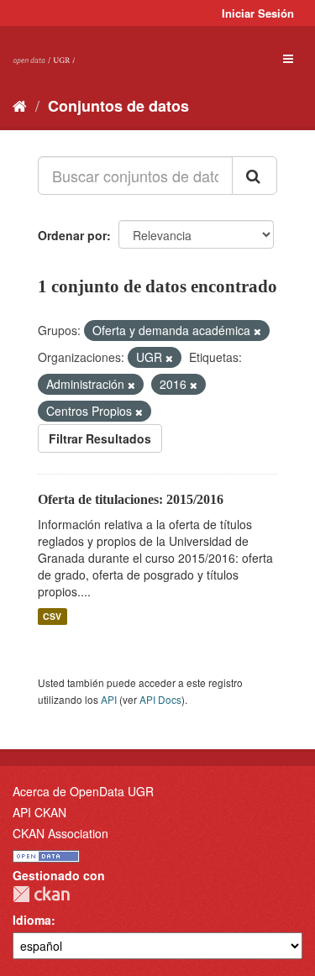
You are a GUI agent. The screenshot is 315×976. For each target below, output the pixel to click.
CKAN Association (60, 833)
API (109, 699)
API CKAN (39, 812)
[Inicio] (20, 105)
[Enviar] (254, 175)
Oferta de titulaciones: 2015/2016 (130, 499)
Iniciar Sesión (258, 13)
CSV (52, 616)
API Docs (160, 699)
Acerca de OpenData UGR (83, 791)
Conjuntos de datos (118, 106)
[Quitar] (257, 331)
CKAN (41, 894)
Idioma (32, 919)
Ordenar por (72, 235)
